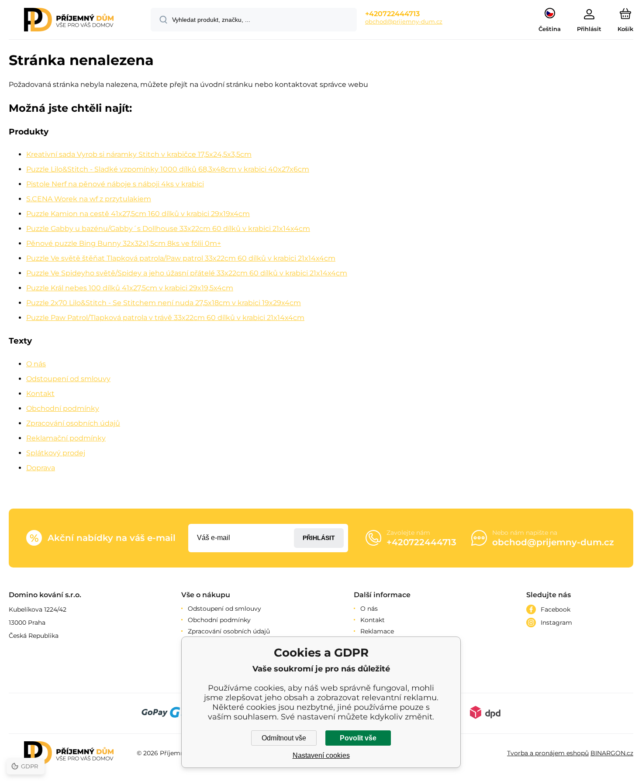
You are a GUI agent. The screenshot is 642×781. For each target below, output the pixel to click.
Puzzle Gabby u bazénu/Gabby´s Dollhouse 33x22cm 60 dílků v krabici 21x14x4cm (168, 228)
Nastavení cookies (321, 755)
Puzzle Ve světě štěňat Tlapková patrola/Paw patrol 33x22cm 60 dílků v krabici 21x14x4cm (180, 258)
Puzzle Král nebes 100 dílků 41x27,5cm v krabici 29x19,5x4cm (129, 288)
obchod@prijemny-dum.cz (403, 21)
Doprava (40, 468)
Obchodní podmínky (62, 408)
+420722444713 (392, 14)
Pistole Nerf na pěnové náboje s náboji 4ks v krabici (115, 184)
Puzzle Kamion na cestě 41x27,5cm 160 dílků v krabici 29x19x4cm (138, 214)
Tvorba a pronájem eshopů (548, 753)
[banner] (69, 21)
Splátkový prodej (55, 453)
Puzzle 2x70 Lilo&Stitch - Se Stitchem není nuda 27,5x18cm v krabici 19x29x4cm (163, 303)
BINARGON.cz (611, 753)
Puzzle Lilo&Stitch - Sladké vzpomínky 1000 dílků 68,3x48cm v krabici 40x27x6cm (167, 169)
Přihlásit (319, 537)
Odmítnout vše (284, 738)
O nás (36, 364)
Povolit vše (358, 738)
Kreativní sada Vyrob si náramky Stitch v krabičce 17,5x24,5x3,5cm (139, 154)
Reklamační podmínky (66, 438)
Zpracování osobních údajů (73, 423)
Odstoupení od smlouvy (68, 379)
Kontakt (40, 393)
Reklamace (377, 631)
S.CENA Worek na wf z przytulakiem (88, 199)
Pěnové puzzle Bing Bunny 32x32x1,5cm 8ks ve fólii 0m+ (123, 243)
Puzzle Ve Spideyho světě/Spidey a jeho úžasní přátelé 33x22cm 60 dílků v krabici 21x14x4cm (186, 273)
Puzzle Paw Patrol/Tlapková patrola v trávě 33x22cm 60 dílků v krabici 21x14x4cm (165, 317)
